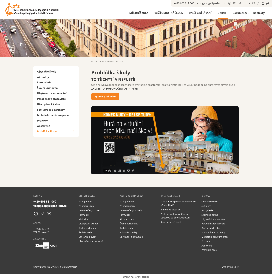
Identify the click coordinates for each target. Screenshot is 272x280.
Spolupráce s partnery (51, 109)
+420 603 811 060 (184, 3)
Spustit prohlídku (105, 96)
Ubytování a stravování (52, 93)
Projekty (42, 120)
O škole (100, 61)
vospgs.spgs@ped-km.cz (211, 3)
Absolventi (44, 126)
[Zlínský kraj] (46, 245)
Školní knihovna (47, 88)
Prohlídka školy (47, 131)
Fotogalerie (44, 82)
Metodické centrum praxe (53, 115)
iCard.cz (234, 266)
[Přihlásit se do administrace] (269, 277)
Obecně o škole (46, 71)
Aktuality (43, 77)
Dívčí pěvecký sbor (48, 104)
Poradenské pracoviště (51, 99)
